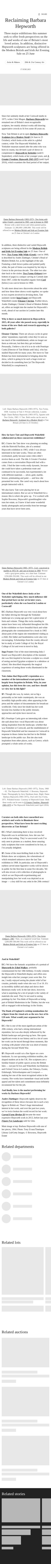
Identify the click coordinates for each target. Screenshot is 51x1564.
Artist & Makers (13, 62)
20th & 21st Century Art (34, 62)
